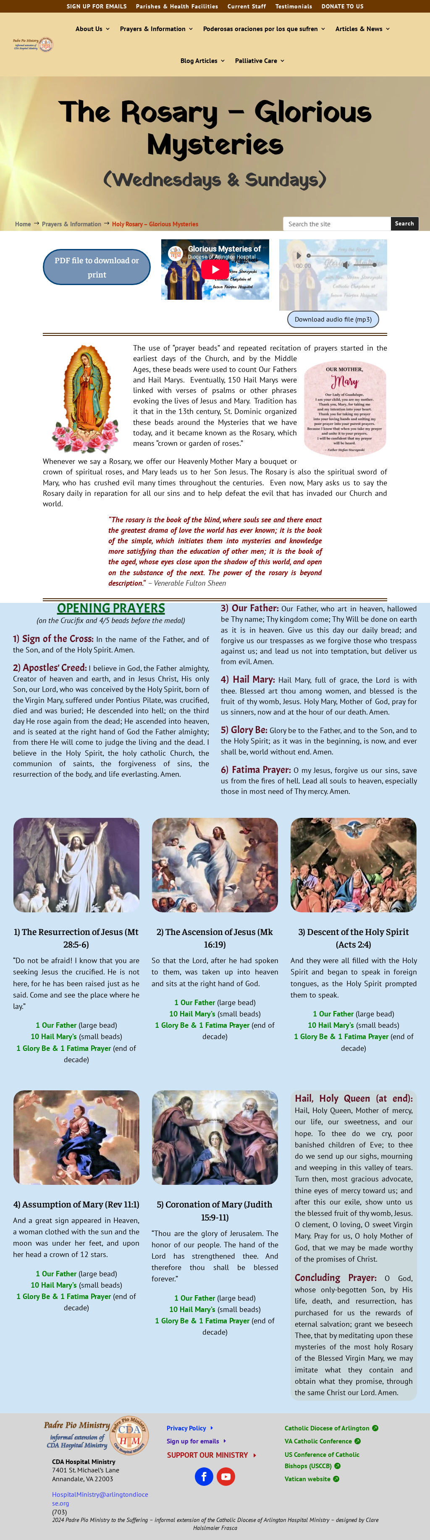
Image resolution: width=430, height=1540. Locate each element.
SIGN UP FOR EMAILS (97, 6)
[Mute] (346, 265)
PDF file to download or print (97, 266)
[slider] (363, 265)
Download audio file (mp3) (333, 319)
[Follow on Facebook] (204, 1476)
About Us (89, 28)
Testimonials (293, 6)
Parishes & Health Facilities (177, 6)
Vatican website (307, 1479)
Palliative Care (256, 60)
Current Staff (247, 6)
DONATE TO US (343, 6)
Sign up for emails (193, 1441)
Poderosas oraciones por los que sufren (260, 28)
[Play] (298, 255)
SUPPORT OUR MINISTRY (207, 1455)
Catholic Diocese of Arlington (327, 1428)
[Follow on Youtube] (226, 1476)
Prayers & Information (153, 28)
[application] (333, 260)
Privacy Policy (186, 1428)
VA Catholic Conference (318, 1441)
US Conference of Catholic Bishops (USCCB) (322, 1460)
